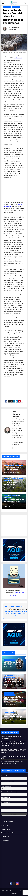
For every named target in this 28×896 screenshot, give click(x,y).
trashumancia (18, 58)
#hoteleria (14, 611)
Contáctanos (5, 825)
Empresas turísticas (17, 478)
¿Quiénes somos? (7, 821)
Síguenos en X (6, 836)
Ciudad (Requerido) (6, 797)
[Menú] (3, 2)
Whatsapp (3, 807)
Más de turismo (8, 497)
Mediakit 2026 (5, 829)
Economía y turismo (9, 465)
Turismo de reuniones (9, 677)
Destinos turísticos (9, 712)
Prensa (17, 472)
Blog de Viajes (7, 478)
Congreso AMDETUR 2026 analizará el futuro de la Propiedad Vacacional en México (13, 750)
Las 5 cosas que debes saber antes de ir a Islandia (14, 501)
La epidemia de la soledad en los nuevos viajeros (12, 664)
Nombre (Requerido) (6, 775)
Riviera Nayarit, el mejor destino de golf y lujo (14, 717)
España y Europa (7, 7)
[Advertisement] (14, 191)
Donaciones (5, 840)
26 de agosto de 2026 (12, 666)
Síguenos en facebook (8, 833)
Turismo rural (15, 7)
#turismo (8, 611)
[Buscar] (25, 2)
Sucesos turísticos (9, 675)
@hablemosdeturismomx (16, 606)
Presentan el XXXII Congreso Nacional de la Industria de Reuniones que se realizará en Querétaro (13, 743)
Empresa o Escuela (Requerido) (9, 792)
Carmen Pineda (15, 27)
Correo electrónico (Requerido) (8, 781)
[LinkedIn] (13, 448)
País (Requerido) (5, 802)
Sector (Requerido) (6, 786)
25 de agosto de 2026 (12, 684)
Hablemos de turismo (9, 659)
